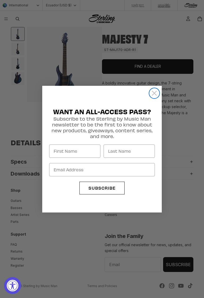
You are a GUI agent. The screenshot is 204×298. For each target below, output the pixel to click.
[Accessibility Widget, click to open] (12, 285)
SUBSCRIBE (102, 187)
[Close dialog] (154, 93)
